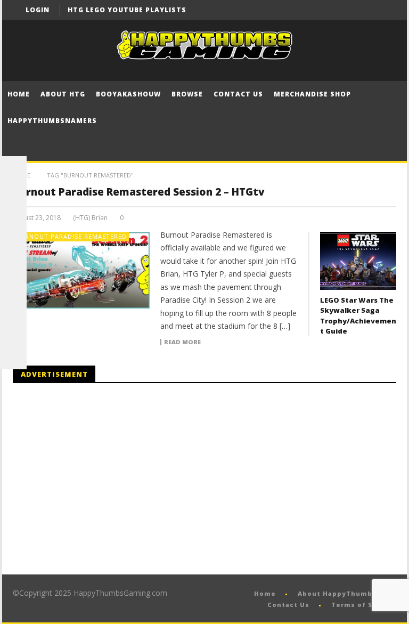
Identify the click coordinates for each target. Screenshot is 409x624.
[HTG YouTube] (13, 196)
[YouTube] (367, 10)
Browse (187, 94)
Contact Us (238, 94)
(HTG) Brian (90, 218)
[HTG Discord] (13, 249)
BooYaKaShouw (128, 94)
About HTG (62, 94)
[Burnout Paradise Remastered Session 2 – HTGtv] (81, 270)
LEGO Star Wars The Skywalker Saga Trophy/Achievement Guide (358, 315)
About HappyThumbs (337, 593)
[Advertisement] (102, 479)
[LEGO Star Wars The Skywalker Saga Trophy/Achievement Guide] (358, 261)
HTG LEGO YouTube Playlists (127, 9)
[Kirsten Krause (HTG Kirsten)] (13, 356)
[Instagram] (13, 302)
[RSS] (13, 329)
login (38, 9)
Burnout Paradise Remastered (71, 236)
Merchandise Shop (312, 94)
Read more (182, 342)
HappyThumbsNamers (52, 120)
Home (18, 94)
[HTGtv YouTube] (13, 222)
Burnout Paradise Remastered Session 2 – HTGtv (139, 192)
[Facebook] (347, 10)
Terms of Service (363, 605)
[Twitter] (386, 10)
